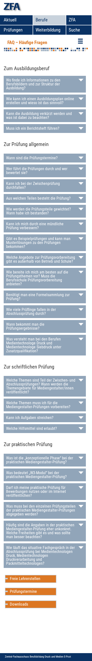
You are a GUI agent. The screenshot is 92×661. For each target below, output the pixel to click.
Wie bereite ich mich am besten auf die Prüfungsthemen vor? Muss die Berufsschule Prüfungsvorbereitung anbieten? (37, 278)
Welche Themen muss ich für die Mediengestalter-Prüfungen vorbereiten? (38, 405)
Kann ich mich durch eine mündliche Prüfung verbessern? (35, 226)
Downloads (19, 604)
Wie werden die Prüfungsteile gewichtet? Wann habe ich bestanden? (38, 211)
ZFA (72, 20)
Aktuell (10, 20)
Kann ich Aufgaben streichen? (29, 417)
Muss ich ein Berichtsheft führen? (32, 128)
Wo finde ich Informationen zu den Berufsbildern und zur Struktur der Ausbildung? (33, 84)
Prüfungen (13, 30)
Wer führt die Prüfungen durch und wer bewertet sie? (36, 170)
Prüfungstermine (23, 591)
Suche (74, 30)
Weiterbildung (48, 30)
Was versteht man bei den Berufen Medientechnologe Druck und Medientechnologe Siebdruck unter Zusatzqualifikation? (33, 345)
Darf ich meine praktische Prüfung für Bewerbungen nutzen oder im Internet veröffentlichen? (36, 491)
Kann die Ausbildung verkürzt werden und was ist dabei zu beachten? (39, 115)
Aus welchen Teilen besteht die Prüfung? (38, 198)
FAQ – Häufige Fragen (27, 42)
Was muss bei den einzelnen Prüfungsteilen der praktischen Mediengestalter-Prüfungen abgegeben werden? (41, 510)
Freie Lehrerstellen (25, 578)
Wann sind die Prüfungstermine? (32, 158)
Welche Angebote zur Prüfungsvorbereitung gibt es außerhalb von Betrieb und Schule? (40, 259)
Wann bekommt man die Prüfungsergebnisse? (25, 326)
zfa (12, 8)
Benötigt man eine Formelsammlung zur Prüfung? (38, 296)
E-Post (67, 656)
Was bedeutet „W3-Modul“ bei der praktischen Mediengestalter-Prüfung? (36, 474)
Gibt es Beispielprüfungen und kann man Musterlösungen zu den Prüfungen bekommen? (38, 242)
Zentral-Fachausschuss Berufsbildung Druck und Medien (34, 656)
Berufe (42, 20)
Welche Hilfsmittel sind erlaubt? (31, 428)
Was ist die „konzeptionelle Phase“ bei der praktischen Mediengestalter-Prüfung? (39, 460)
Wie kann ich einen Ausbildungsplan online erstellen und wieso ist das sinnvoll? (40, 101)
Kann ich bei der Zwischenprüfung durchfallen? (33, 185)
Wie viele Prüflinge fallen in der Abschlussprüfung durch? (31, 311)
